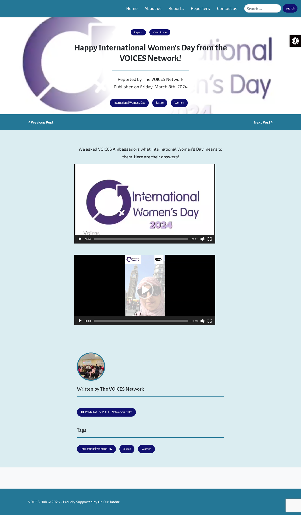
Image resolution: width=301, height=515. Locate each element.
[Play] (80, 239)
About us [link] (153, 8)
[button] (145, 204)
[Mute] (202, 239)
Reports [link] (176, 8)
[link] (295, 41)
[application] (144, 204)
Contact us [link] (227, 8)
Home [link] (131, 8)
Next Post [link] (262, 122)
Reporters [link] (200, 8)
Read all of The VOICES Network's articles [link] (108, 412)
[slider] (141, 239)
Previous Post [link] (42, 122)
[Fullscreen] (209, 239)
